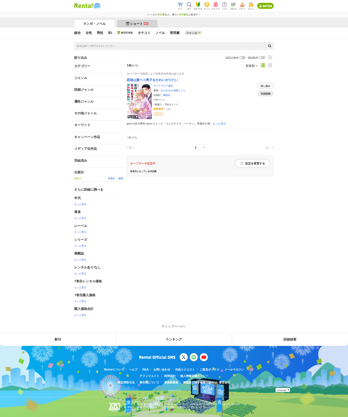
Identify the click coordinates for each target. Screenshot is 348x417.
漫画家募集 (171, 382)
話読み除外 (232, 57)
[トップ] (83, 5)
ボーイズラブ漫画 (163, 85)
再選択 (111, 178)
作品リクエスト (185, 369)
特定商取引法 (126, 382)
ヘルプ (133, 369)
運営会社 (224, 382)
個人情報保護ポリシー (194, 376)
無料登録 (267, 6)
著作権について (149, 382)
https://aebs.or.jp (131, 410)
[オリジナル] (125, 32)
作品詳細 (265, 93)
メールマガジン (234, 369)
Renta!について (114, 369)
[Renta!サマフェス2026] (96, 5)
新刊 (58, 339)
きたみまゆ (167, 90)
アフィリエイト (149, 376)
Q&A (145, 369)
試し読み (265, 86)
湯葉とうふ (179, 90)
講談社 (166, 94)
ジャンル (191, 33)
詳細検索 (290, 339)
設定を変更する (255, 163)
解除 (121, 178)
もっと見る (80, 204)
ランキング (174, 339)
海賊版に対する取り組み (198, 382)
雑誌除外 (253, 57)
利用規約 (169, 376)
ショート (139, 23)
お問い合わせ (161, 369)
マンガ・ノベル (94, 23)
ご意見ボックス (210, 369)
